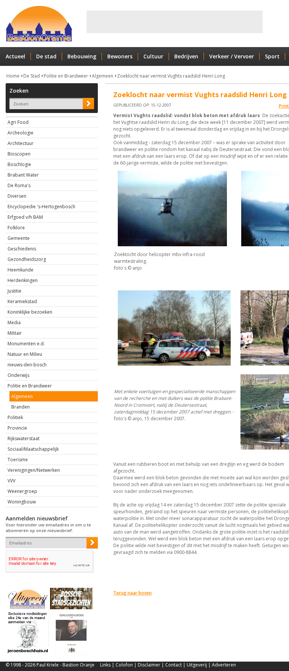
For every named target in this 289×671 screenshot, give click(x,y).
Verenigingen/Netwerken (34, 470)
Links (105, 665)
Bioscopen (19, 154)
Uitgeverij (197, 665)
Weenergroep (22, 491)
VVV (11, 480)
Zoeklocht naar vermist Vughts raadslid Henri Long (171, 76)
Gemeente (19, 238)
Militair (15, 333)
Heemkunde (20, 270)
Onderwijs (18, 375)
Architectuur (20, 143)
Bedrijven (186, 56)
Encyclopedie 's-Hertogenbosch (41, 206)
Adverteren (224, 665)
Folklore (16, 227)
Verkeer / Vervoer (231, 56)
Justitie (14, 291)
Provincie (17, 428)
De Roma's (19, 185)
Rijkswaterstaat (24, 438)
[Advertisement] (175, 22)
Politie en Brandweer (66, 76)
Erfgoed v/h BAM (25, 217)
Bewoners (119, 56)
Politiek (15, 417)
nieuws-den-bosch (27, 364)
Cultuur (153, 56)
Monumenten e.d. (26, 343)
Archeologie (20, 133)
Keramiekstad (22, 301)
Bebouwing (81, 56)
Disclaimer (149, 665)
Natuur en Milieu (25, 354)
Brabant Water (23, 175)
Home (13, 76)
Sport (272, 56)
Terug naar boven (132, 593)
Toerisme (18, 459)
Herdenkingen (23, 280)
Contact (173, 665)
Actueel (15, 56)
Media (14, 322)
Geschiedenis (22, 249)
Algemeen (102, 76)
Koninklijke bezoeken (30, 312)
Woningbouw (22, 502)
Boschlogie (19, 164)
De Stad (31, 76)
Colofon (124, 665)
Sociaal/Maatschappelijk (33, 449)
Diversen (17, 196)
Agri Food (18, 122)
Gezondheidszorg (27, 259)
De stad (46, 56)
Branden (20, 407)
